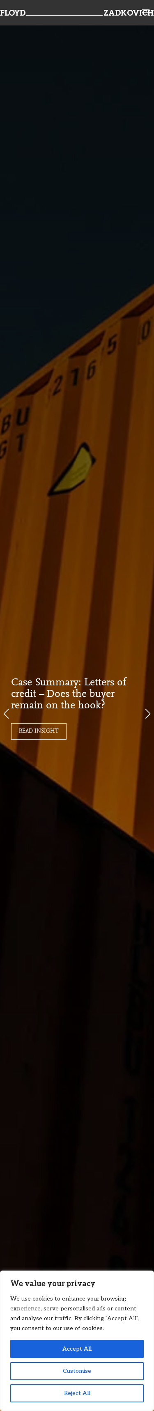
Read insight (39, 731)
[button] (148, 714)
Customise (77, 1370)
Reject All (77, 1393)
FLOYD (12, 13)
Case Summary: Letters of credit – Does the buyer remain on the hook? (68, 694)
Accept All (77, 1348)
